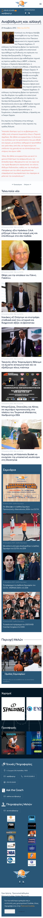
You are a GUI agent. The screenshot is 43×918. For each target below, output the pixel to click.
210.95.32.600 (9, 10)
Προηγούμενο (18, 184)
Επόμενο (26, 184)
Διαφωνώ (21, 911)
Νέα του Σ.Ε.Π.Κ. (24, 28)
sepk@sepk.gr (7, 13)
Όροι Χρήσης (6, 893)
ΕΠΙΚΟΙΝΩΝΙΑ (30, 10)
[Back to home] (21, 4)
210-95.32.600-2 (29, 776)
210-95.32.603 (11, 782)
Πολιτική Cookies (8, 896)
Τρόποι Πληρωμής (22, 896)
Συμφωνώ (9, 911)
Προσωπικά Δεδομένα (20, 893)
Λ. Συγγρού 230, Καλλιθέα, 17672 (17, 770)
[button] (41, 4)
